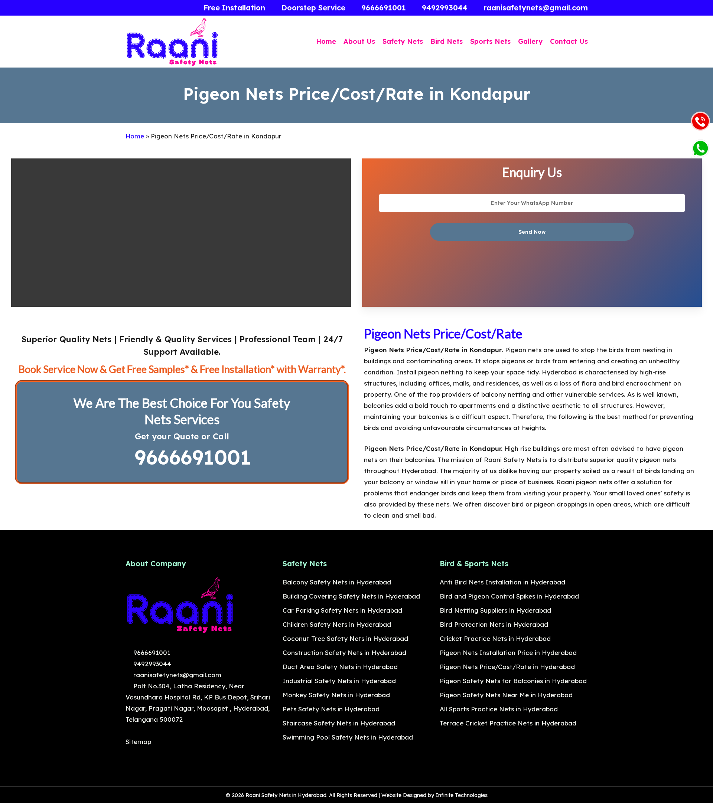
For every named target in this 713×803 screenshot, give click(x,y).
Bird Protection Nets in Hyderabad (494, 624)
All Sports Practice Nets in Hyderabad (499, 709)
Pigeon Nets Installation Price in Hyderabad (508, 652)
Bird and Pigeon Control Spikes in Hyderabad (509, 596)
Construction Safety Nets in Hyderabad (344, 652)
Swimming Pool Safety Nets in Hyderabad (348, 737)
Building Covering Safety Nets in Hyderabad (351, 596)
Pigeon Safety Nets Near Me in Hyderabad (506, 695)
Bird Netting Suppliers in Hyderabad (495, 610)
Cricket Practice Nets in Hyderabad (495, 638)
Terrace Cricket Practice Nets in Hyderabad (508, 723)
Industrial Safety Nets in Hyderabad (339, 681)
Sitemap (138, 741)
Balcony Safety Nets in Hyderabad (337, 582)
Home (135, 136)
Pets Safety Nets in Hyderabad (331, 709)
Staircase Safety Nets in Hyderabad (339, 723)
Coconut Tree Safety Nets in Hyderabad (345, 638)
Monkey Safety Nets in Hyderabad (336, 695)
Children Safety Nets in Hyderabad (337, 624)
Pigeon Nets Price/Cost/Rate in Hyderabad (507, 667)
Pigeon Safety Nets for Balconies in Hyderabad (513, 681)
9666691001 (189, 457)
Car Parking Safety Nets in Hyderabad (342, 610)
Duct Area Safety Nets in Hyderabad (340, 667)
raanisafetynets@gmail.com (176, 675)
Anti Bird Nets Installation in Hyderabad (502, 582)
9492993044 (151, 664)
